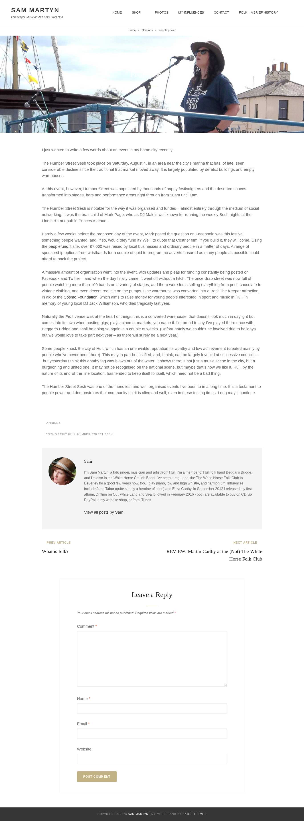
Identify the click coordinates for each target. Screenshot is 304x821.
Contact (221, 12)
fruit (62, 434)
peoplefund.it (60, 246)
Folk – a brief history (258, 12)
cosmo (51, 434)
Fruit (70, 316)
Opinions (147, 30)
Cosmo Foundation (80, 297)
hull (72, 434)
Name (83, 698)
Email (83, 724)
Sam (172, 96)
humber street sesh (95, 434)
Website (84, 749)
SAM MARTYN (35, 10)
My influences (191, 12)
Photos (161, 12)
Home (117, 12)
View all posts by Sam (103, 512)
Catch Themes (194, 814)
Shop (136, 12)
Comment (87, 626)
